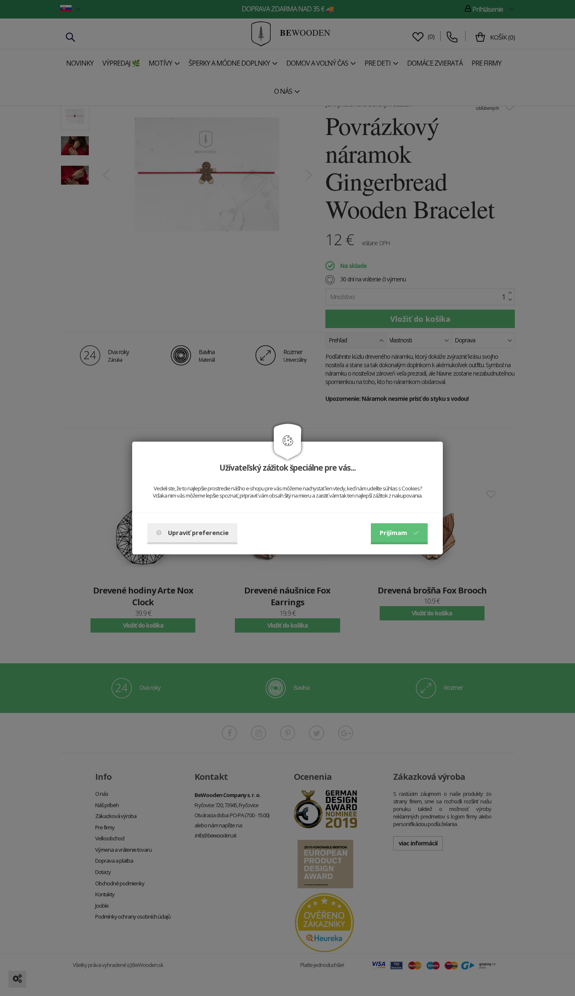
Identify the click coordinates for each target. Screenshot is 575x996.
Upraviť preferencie (198, 532)
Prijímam (393, 532)
